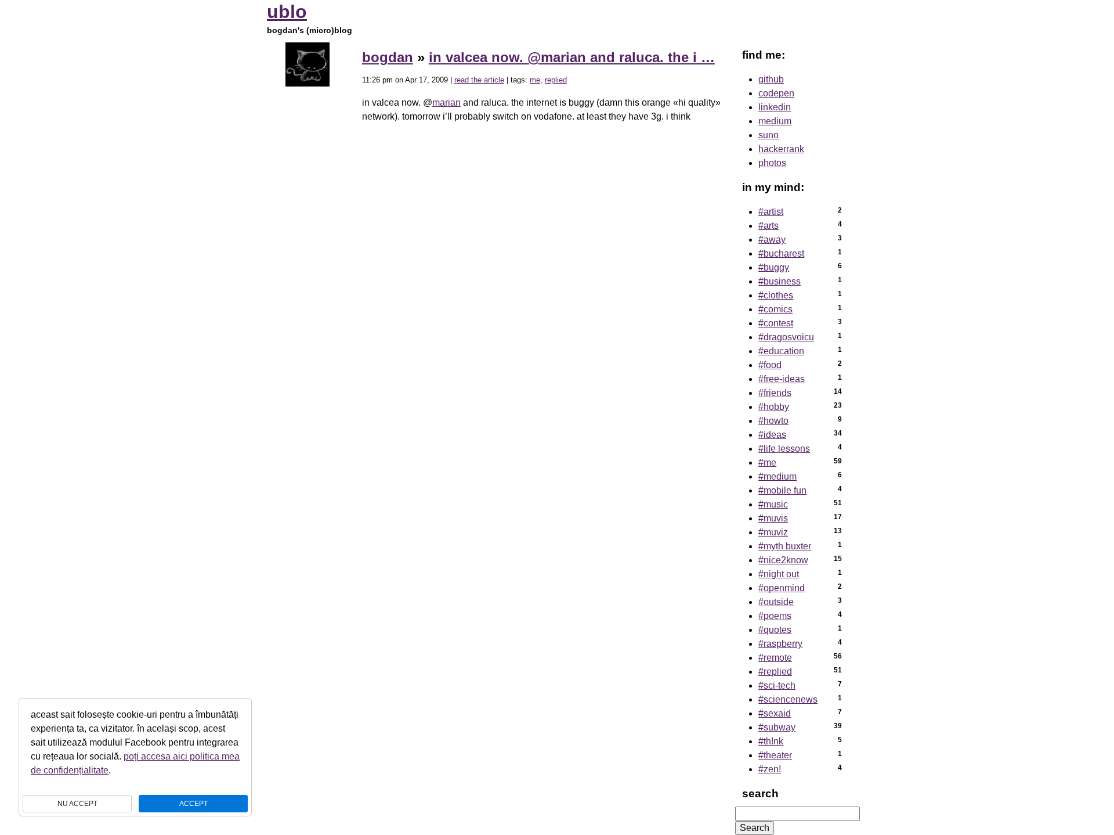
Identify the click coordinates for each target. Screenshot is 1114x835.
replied (556, 79)
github (771, 79)
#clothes (775, 295)
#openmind (781, 588)
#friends (774, 393)
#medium (777, 476)
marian (446, 102)
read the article (479, 79)
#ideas (772, 435)
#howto (773, 421)
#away (772, 239)
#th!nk (770, 741)
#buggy (773, 267)
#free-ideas (781, 379)
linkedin (774, 107)
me (535, 79)
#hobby (773, 407)
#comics (775, 309)
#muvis (773, 518)
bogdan (387, 57)
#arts (768, 226)
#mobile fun (782, 490)
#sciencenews (788, 699)
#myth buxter (784, 546)
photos (772, 163)
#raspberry (780, 644)
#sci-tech (776, 685)
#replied (775, 671)
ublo (287, 11)
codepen (776, 93)
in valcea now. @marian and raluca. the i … (572, 57)
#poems (774, 616)
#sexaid (774, 713)
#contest (775, 323)
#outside (776, 602)
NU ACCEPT (77, 804)
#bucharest (781, 253)
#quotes (774, 630)
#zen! (769, 769)
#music (773, 504)
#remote (775, 658)
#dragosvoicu (786, 337)
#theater (775, 755)
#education (781, 351)
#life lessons (784, 449)
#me (767, 462)
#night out (778, 574)
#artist (770, 212)
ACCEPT (193, 804)
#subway (776, 727)
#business (779, 281)
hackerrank (781, 149)
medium (774, 121)
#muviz (773, 532)
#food (770, 365)
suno (768, 135)
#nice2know (783, 560)
